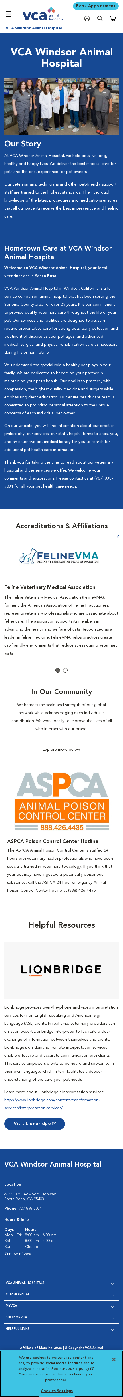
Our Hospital (18, 1294)
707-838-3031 (30, 1209)
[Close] (114, 1359)
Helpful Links (17, 1329)
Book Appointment (96, 6)
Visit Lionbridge (32, 1124)
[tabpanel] (61, 595)
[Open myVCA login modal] (88, 18)
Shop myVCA (16, 1317)
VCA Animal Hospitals (25, 1283)
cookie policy (79, 1369)
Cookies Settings (57, 1391)
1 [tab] (57, 670)
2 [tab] (65, 670)
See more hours (17, 1253)
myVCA (11, 1306)
